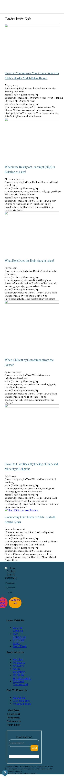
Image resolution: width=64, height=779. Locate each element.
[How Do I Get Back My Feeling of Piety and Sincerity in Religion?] (32, 406)
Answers (18, 665)
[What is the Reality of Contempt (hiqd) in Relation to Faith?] (32, 120)
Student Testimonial (20, 683)
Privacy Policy (22, 703)
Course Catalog (18, 629)
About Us (19, 697)
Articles (18, 659)
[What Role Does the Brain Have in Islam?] (32, 213)
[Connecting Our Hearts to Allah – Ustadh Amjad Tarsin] (21, 510)
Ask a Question (19, 670)
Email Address (24, 737)
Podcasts (19, 662)
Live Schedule (19, 635)
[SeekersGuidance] (26, 6)
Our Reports (21, 700)
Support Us (15, 601)
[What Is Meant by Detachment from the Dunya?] (32, 302)
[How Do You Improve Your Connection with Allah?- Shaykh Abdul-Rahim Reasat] (32, 26)
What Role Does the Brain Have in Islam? (29, 260)
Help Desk (20, 646)
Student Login (18, 642)
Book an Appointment (22, 677)
